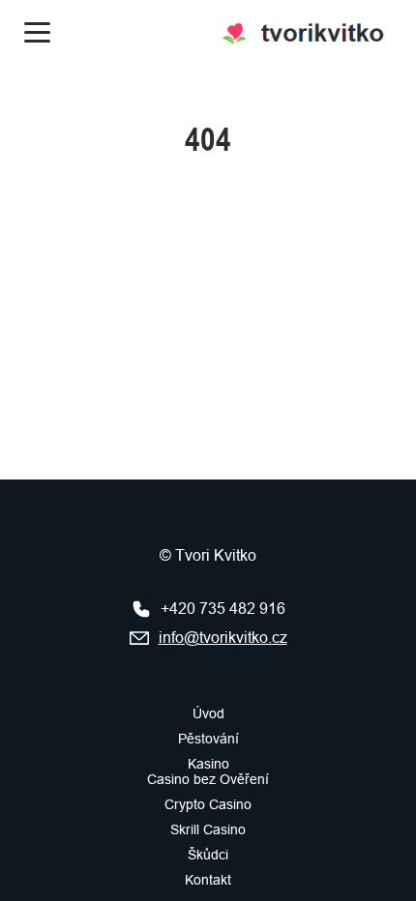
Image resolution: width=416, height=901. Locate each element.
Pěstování (208, 738)
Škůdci (208, 854)
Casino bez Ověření (208, 779)
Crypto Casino (208, 804)
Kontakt (208, 879)
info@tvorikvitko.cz (223, 637)
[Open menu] (37, 32)
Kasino (208, 763)
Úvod (208, 713)
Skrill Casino (208, 829)
